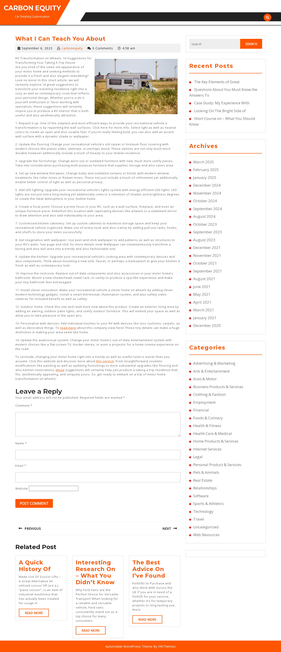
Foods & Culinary (208, 417)
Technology (203, 511)
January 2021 (204, 317)
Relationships (205, 487)
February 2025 (206, 169)
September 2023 (207, 231)
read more (68, 328)
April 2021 (202, 302)
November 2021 (207, 255)
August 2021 (204, 278)
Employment (204, 402)
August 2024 (204, 216)
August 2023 (204, 239)
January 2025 (204, 177)
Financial (201, 409)
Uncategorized (206, 527)
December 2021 (207, 247)
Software (201, 495)
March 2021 (203, 309)
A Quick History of (35, 565)
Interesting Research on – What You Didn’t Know (95, 572)
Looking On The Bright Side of (220, 110)
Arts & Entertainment (211, 371)
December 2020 (207, 325)
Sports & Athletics (208, 503)
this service (105, 361)
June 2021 (202, 286)
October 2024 (205, 200)
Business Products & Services (218, 386)
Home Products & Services (215, 441)
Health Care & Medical (212, 433)
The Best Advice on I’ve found (148, 569)
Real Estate (202, 480)
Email (20, 466)
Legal (198, 456)
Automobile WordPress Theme (128, 646)
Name (21, 443)
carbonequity (72, 48)
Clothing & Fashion (209, 394)
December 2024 (207, 185)
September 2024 (207, 208)
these (60, 370)
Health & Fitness (207, 425)
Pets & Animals (206, 472)
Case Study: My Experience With (221, 102)
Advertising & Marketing (214, 363)
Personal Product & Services (217, 464)
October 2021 (205, 263)
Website (21, 488)
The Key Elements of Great (217, 81)
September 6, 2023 (37, 48)
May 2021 (202, 294)
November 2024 (207, 193)
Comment (23, 405)
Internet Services (207, 449)
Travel (198, 519)
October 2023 (205, 224)
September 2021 (207, 271)
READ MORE (37, 614)
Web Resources (206, 534)
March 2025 (203, 161)
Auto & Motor (205, 378)
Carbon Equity (32, 8)
